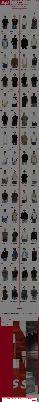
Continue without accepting (5, 400)
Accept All (34, 400)
